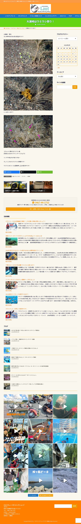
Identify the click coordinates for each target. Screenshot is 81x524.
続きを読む (9, 232)
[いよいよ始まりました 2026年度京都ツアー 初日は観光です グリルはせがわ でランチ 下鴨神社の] (16, 480)
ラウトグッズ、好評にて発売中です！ (16, 308)
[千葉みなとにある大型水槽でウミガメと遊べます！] (11, 271)
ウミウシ (24, 176)
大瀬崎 (28, 176)
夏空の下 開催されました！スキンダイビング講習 (23, 357)
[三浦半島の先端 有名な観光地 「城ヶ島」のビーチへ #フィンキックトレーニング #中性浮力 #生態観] (40, 480)
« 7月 (58, 67)
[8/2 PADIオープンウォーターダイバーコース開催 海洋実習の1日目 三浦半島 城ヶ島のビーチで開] (16, 431)
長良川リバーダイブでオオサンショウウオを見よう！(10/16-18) (24, 236)
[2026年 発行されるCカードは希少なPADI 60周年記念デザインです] (11, 256)
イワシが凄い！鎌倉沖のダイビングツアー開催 (23, 339)
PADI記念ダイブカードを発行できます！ (17, 294)
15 (72, 56)
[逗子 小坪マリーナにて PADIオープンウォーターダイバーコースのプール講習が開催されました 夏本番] (65, 431)
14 (70, 56)
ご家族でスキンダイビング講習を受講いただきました (24, 348)
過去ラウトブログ (16, 176)
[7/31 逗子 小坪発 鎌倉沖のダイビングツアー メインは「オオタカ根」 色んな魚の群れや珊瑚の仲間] (65, 406)
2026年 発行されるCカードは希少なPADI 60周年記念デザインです (24, 250)
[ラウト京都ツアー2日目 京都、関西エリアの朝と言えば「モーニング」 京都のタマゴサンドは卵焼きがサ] (65, 456)
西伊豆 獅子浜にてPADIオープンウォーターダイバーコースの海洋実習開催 (29, 366)
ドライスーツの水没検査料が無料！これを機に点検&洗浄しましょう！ (26, 221)
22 (72, 59)
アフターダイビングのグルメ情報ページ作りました (20, 279)
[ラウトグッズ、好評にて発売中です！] (11, 314)
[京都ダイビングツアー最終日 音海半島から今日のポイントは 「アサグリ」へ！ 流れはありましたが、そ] (16, 456)
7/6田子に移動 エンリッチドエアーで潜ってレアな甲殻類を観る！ (27, 384)
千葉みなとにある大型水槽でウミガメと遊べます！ (20, 265)
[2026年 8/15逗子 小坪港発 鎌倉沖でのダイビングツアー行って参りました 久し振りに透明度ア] (16, 406)
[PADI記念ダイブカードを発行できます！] (11, 300)
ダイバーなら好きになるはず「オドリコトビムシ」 (24, 375)
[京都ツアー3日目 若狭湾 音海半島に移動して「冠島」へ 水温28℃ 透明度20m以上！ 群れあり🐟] (40, 456)
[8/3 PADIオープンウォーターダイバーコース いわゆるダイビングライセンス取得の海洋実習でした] (40, 406)
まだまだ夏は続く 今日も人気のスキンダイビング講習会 (25, 330)
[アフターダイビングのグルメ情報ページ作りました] (11, 285)
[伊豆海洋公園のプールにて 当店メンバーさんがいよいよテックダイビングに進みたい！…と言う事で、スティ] (40, 431)
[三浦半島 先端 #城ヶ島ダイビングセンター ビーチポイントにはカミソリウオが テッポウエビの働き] (65, 480)
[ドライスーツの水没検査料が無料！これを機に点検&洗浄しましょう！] (11, 227)
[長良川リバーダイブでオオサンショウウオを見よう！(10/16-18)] (11, 241)
